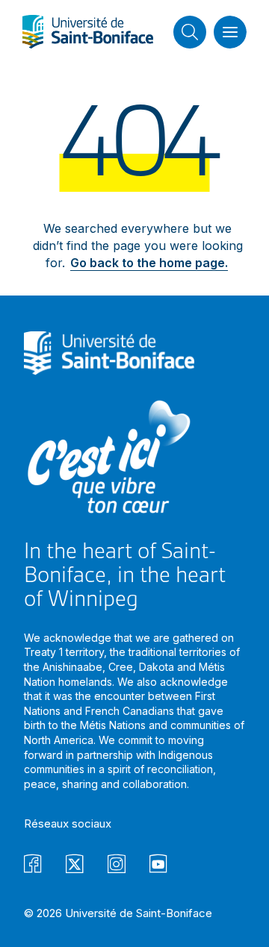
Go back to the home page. (149, 262)
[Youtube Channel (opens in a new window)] (158, 866)
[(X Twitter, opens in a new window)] (75, 866)
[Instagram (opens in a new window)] (117, 866)
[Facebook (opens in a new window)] (33, 866)
